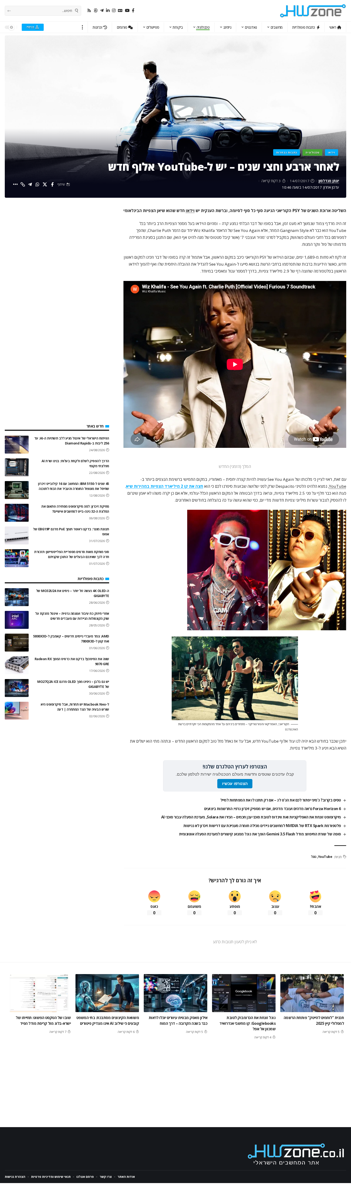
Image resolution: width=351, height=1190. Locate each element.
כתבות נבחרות (286, 152)
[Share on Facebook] (52, 184)
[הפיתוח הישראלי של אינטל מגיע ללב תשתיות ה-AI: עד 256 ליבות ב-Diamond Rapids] (17, 445)
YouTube (337, 486)
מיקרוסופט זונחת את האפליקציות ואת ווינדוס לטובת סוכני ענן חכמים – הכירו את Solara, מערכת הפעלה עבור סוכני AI (251, 817)
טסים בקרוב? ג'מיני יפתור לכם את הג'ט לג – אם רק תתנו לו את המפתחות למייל (280, 800)
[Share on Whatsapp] (37, 184)
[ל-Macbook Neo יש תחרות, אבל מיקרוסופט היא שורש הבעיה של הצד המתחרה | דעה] (17, 711)
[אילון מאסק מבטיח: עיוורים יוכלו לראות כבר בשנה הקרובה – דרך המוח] (175, 993)
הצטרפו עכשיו (235, 783)
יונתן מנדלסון (329, 180)
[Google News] (120, 10)
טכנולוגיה (312, 152)
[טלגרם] (102, 10)
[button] (82, 27)
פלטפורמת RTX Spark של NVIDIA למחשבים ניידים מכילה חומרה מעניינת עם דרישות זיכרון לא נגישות (262, 825)
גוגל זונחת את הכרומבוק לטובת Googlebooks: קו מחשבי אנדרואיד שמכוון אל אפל (247, 1023)
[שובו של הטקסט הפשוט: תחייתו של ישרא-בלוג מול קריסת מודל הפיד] (39, 993)
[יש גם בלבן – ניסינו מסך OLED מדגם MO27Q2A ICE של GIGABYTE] (17, 688)
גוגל (313, 856)
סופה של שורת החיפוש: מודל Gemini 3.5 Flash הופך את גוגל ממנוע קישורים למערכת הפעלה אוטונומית (260, 834)
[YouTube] (127, 10)
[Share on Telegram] (30, 184)
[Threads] (95, 10)
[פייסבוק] (133, 10)
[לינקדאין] (108, 10)
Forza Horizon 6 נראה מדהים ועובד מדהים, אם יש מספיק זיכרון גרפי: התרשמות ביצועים (272, 808)
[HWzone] (313, 11)
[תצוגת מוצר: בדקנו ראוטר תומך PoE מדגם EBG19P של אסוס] (17, 535)
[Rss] (89, 10)
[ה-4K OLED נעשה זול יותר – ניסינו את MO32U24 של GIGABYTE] (17, 597)
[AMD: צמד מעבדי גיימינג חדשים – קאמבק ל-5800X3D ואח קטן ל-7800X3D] (17, 643)
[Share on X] (45, 184)
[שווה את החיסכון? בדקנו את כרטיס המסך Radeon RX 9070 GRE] (17, 665)
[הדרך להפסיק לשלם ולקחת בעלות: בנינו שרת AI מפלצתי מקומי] (17, 467)
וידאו (331, 152)
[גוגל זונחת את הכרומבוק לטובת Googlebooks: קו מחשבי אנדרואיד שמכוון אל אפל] (244, 993)
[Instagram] (114, 10)
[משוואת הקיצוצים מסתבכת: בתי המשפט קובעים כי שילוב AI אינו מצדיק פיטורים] (107, 993)
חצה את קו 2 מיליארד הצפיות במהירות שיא (164, 486)
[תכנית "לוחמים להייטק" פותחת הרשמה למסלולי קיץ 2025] (312, 993)
